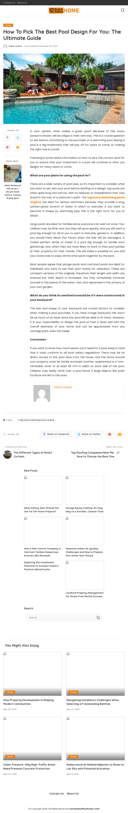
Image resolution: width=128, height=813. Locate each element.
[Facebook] (7, 138)
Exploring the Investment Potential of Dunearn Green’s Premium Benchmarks (41, 566)
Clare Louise (15, 46)
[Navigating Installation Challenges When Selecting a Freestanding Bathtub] (95, 674)
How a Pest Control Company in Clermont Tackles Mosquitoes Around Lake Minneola (42, 552)
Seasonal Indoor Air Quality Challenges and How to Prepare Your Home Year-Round (84, 552)
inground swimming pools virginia (37, 420)
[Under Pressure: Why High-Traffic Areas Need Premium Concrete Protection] (32, 738)
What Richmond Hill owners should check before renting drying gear (12, 191)
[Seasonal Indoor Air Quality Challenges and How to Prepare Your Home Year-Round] (85, 531)
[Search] (123, 10)
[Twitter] (18, 138)
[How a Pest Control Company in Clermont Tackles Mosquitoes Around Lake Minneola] (43, 531)
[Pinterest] (7, 147)
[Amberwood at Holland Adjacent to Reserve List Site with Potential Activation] (95, 738)
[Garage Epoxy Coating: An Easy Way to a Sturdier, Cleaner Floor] (85, 490)
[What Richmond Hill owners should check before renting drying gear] (12, 173)
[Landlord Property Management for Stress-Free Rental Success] (85, 575)
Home (8, 25)
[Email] (18, 147)
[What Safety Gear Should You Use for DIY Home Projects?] (43, 490)
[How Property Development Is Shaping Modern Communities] (32, 674)
